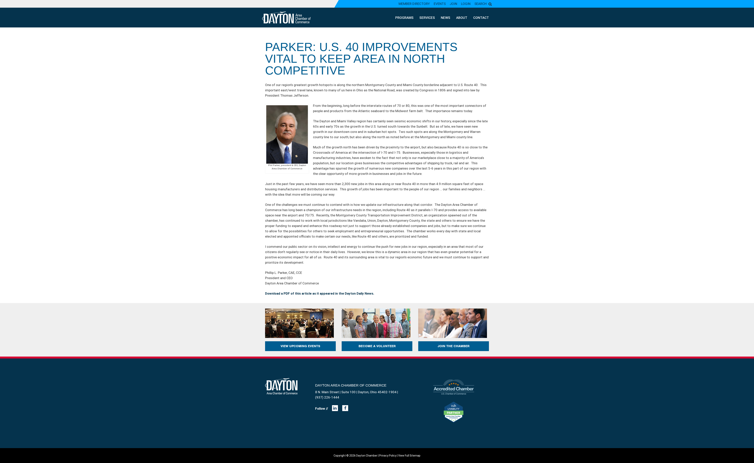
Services (427, 18)
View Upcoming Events (300, 346)
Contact (481, 18)
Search (480, 4)
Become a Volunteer (377, 346)
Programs (404, 18)
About (461, 18)
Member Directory (414, 4)
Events (440, 4)
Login (465, 4)
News (445, 18)
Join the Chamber (453, 346)
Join (453, 4)
